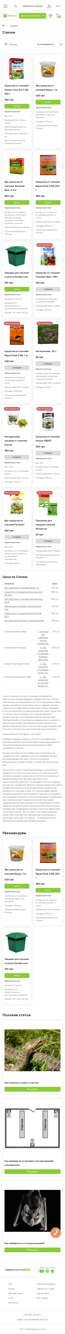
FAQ (10, 1284)
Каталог (12, 15)
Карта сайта (43, 1293)
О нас (11, 1298)
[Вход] (49, 6)
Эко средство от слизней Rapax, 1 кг (22, 588)
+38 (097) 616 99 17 (33, 1315)
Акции (11, 1288)
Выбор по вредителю (31, 16)
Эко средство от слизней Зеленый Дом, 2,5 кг (14, 186)
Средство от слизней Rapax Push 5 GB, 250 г (48, 186)
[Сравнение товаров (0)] (50, 16)
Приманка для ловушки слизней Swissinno (45, 524)
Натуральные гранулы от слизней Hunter (15, 440)
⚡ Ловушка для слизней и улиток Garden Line (43, 637)
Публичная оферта (46, 1284)
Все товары (42, 1298)
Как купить (13, 1302)
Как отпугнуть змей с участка (21, 1082)
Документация (15, 1293)
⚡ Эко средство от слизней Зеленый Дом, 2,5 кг (43, 653)
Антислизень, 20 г (46, 351)
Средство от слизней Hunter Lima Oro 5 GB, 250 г (16, 89)
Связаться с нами (45, 1288)
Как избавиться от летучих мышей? (24, 1243)
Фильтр (13, 44)
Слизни (14, 25)
